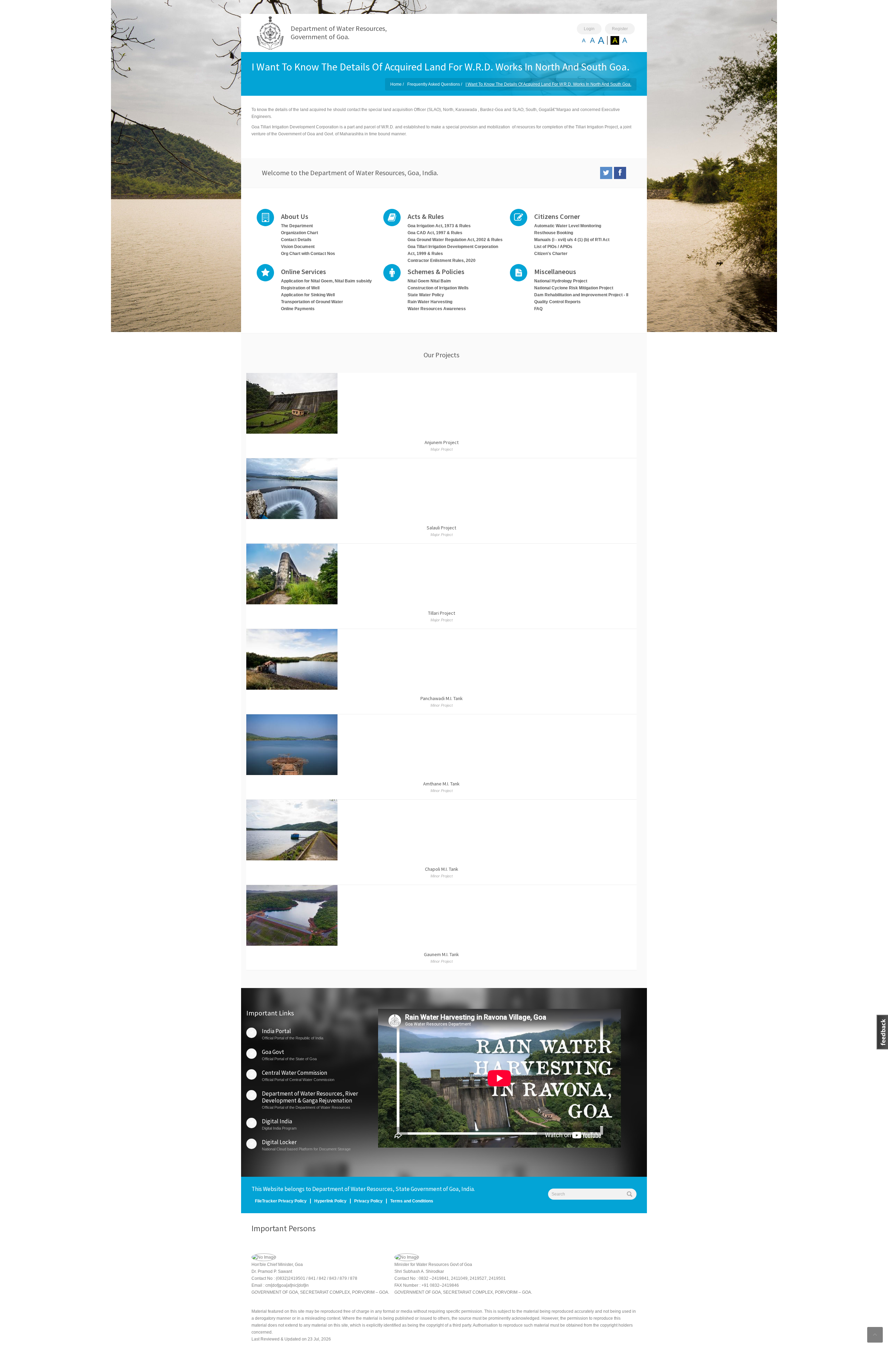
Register (620, 28)
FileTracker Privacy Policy (281, 1201)
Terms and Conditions (411, 1201)
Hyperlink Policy (330, 1201)
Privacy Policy (368, 1201)
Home (396, 84)
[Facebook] (620, 173)
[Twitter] (606, 173)
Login (589, 28)
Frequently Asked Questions (433, 84)
